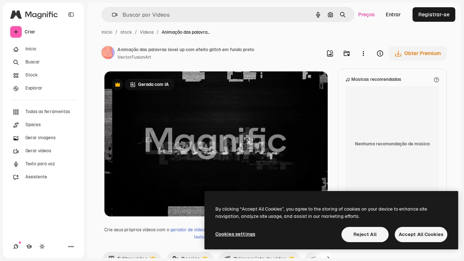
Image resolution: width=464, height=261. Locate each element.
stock (126, 32)
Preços (366, 14)
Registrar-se (434, 14)
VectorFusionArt (134, 57)
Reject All (365, 234)
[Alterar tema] (42, 246)
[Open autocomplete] (112, 14)
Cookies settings (235, 234)
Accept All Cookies (421, 234)
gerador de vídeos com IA (196, 230)
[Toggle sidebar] (71, 14)
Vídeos (147, 32)
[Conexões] (16, 246)
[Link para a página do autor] (108, 53)
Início (107, 32)
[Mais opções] (363, 53)
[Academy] (29, 246)
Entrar (393, 14)
